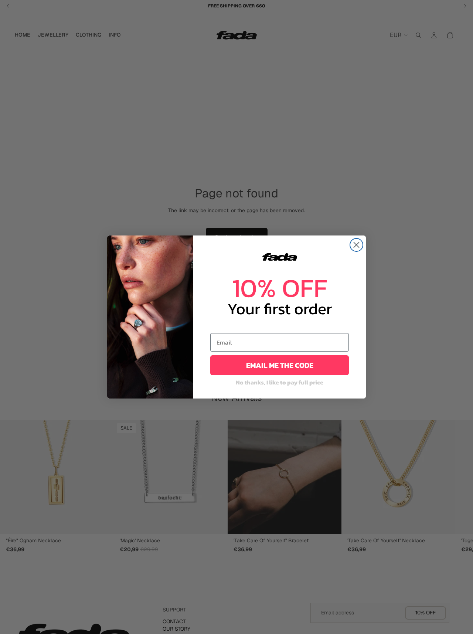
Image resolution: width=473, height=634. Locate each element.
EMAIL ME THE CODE (279, 365)
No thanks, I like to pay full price (279, 382)
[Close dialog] (356, 244)
